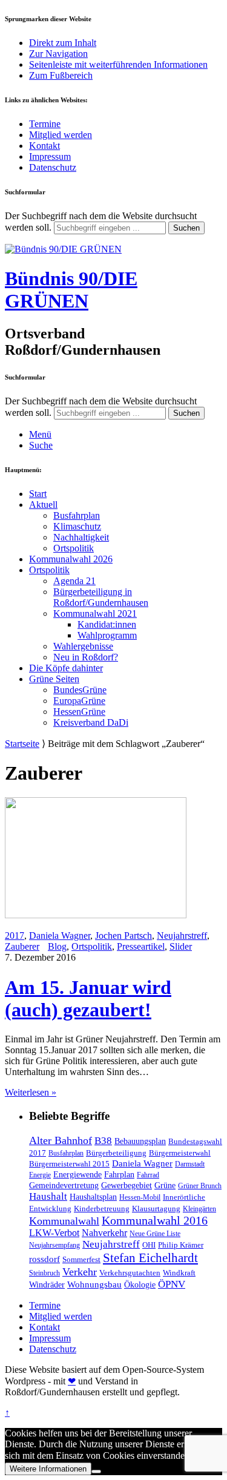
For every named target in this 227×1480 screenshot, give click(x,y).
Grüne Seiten (54, 679)
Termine (45, 124)
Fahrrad (148, 1175)
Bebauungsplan (140, 1141)
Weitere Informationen (48, 1468)
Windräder (47, 1284)
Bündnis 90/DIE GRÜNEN (71, 290)
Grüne (165, 1185)
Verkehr (79, 1272)
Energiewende (77, 1174)
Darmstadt (190, 1164)
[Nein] (96, 1471)
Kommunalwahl (64, 1221)
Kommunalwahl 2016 (155, 1220)
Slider (180, 946)
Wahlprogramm (107, 635)
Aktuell (43, 504)
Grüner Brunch (200, 1186)
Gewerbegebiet (126, 1185)
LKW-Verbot (54, 1233)
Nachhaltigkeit (81, 537)
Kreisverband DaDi (90, 722)
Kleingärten (199, 1209)
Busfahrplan (76, 515)
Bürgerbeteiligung (116, 1152)
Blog (57, 946)
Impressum (50, 156)
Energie (40, 1175)
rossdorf (44, 1259)
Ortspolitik (73, 548)
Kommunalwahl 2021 (95, 613)
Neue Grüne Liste (155, 1233)
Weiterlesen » (30, 1092)
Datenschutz (52, 167)
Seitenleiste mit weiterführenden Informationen (118, 64)
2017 (14, 935)
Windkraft (179, 1272)
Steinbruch (44, 1273)
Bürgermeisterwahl (180, 1152)
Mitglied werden (60, 135)
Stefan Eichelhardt (150, 1258)
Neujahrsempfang (54, 1245)
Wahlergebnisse (83, 646)
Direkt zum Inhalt (62, 43)
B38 (103, 1140)
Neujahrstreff (182, 935)
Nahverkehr (104, 1233)
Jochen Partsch (123, 935)
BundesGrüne (80, 690)
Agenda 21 (74, 581)
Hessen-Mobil (139, 1197)
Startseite (22, 743)
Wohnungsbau (94, 1284)
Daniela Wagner (59, 935)
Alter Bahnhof (60, 1140)
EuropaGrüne (79, 701)
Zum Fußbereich (61, 75)
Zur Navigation (58, 53)
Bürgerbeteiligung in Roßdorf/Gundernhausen (100, 597)
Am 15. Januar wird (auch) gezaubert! (88, 998)
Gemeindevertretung (64, 1185)
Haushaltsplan (93, 1197)
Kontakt (44, 145)
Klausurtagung (156, 1208)
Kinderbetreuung (102, 1208)
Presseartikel (141, 946)
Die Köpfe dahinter (66, 668)
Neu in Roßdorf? (85, 657)
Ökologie (140, 1284)
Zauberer (22, 946)
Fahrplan (119, 1174)
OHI (149, 1244)
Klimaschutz (77, 526)
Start (38, 493)
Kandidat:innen (106, 624)
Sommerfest (81, 1259)
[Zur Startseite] (63, 249)
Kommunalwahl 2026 (71, 559)
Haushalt (48, 1196)
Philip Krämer (180, 1244)
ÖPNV (171, 1284)
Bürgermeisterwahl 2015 (69, 1163)
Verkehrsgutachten (129, 1272)
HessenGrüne (79, 711)
